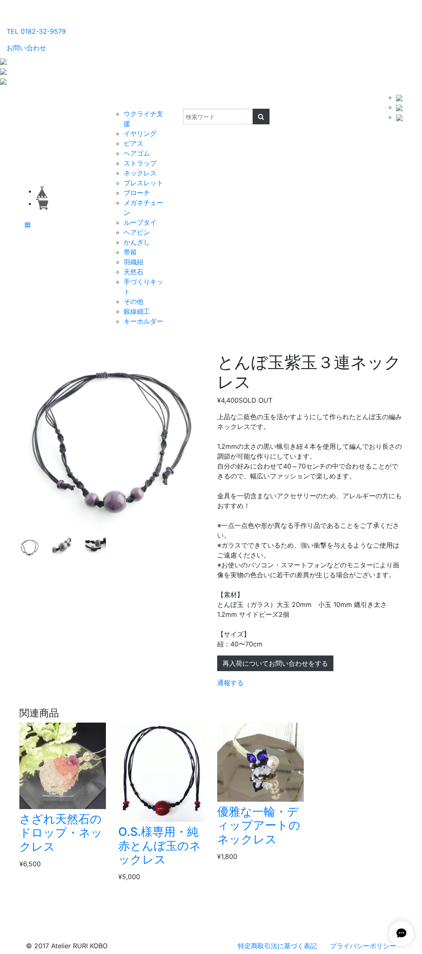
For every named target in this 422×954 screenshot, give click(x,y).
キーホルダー (143, 321)
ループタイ (140, 222)
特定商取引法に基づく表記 (277, 946)
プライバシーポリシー (363, 946)
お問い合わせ (26, 48)
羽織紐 (133, 262)
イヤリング (140, 133)
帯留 (130, 252)
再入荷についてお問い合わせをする (275, 663)
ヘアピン (137, 232)
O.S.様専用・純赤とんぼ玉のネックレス (159, 845)
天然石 (133, 272)
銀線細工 (137, 311)
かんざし (137, 242)
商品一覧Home (74, 105)
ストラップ (140, 163)
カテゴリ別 (127, 100)
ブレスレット (143, 183)
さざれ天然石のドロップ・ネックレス (61, 833)
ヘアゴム (137, 153)
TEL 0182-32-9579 (36, 31)
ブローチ (137, 193)
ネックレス (140, 173)
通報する (230, 683)
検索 (177, 100)
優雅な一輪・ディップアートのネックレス (258, 825)
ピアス (133, 143)
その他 (133, 301)
